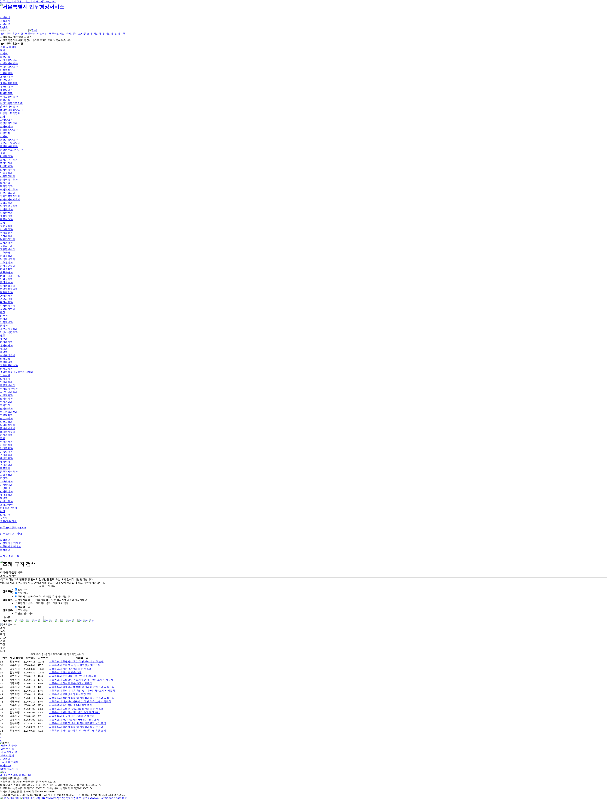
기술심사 (5, 375)
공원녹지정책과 (9, 471)
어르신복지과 (7, 193)
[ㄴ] (23, 620)
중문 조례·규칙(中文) (11, 533)
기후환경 (5, 252)
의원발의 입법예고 (10, 546)
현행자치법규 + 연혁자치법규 (34, 600)
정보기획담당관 (9, 139)
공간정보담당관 (9, 146)
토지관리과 (6, 402)
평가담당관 (6, 93)
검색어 (7, 617)
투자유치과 (6, 163)
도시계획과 (6, 382)
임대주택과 (6, 448)
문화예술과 (6, 282)
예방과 (4, 498)
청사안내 (26, 775)
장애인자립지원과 (10, 199)
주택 (2, 438)
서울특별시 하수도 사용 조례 (65, 672)
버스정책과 (6, 229)
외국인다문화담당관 (11, 110)
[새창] (74, 798)
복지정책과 (6, 186)
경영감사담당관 (9, 123)
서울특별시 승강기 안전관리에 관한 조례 (72, 716)
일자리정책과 (7, 169)
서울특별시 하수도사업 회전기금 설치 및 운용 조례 (77, 730)
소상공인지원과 (9, 159)
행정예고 (5, 549)
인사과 (4, 319)
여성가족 (5, 100)
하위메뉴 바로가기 (45, 1)
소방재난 (5, 488)
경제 (2, 153)
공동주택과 (6, 451)
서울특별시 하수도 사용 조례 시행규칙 (70, 683)
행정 (2, 312)
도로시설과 (6, 421)
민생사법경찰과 (9, 332)
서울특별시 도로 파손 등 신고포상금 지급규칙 (74, 665)
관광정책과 (6, 295)
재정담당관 (6, 90)
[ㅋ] (74, 620)
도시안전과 (6, 408)
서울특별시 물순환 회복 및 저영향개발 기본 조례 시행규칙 (81, 698)
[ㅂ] (45, 620)
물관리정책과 (7, 425)
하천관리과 (6, 435)
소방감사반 (6, 504)
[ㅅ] (51, 620)
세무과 (4, 352)
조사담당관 (6, 126)
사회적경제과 (7, 176)
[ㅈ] (62, 620)
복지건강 (5, 183)
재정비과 (5, 461)
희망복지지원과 (9, 189)
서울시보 (5, 24)
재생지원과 (6, 458)
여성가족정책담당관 (11, 103)
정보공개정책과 (9, 329)
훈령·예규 (23, 593)
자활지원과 (6, 202)
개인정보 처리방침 (10, 775)
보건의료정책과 (9, 206)
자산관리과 (6, 342)
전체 (2, 50)
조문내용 (23, 610)
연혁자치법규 (43, 596)
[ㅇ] (57, 620)
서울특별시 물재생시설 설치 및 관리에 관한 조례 (76, 661)
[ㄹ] (34, 620)
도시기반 (5, 514)
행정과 (4, 325)
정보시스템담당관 (10, 143)
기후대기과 (6, 262)
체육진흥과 (6, 292)
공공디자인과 (7, 309)
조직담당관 (6, 76)
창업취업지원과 (9, 179)
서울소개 (5, 20)
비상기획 (5, 133)
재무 (2, 335)
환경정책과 (6, 256)
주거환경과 (6, 465)
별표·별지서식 (26, 613)
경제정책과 (6, 156)
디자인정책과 (7, 305)
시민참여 (5, 17)
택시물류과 (6, 232)
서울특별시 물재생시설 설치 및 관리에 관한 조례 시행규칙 (81, 687)
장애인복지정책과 (10, 196)
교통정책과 (6, 226)
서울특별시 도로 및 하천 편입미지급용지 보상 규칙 (77, 723)
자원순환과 (6, 269)
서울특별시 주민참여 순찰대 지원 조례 (70, 705)
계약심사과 (6, 345)
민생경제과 (6, 166)
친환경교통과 (7, 266)
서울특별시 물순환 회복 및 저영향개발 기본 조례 (76, 727)
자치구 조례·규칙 (9, 556)
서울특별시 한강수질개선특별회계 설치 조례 (74, 719)
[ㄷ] (28, 620)
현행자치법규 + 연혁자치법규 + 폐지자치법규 (43, 603)
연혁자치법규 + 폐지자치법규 (70, 600)
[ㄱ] (17, 620)
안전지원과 (6, 501)
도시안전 (5, 405)
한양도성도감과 (9, 289)
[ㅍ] (85, 620)
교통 (2, 222)
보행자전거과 (7, 239)
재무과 (4, 339)
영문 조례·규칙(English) (13, 527)
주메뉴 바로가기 (25, 1)
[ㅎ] (91, 620)
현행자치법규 (25, 596)
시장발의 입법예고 (10, 543)
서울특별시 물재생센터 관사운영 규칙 (70, 694)
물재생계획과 (7, 428)
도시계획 (5, 378)
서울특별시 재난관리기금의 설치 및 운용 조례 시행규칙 (80, 701)
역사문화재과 (7, 285)
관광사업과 (6, 299)
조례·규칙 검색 (8, 47)
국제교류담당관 (9, 96)
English (4, 27)
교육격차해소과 (9, 365)
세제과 (4, 348)
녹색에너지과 (7, 259)
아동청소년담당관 (10, 113)
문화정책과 (6, 279)
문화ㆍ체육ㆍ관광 (10, 275)
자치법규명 (24, 606)
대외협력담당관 (9, 83)
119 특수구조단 (8, 508)
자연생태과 (6, 481)
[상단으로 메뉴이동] (3, 772)
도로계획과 (6, 415)
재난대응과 (6, 494)
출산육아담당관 (9, 106)
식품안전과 (6, 212)
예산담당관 (6, 86)
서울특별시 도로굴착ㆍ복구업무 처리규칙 (72, 676)
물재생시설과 (7, 431)
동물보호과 (6, 219)
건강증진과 (6, 209)
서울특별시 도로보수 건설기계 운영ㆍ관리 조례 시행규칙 (81, 679)
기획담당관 (6, 73)
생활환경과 (6, 272)
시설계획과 (6, 395)
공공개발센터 (7, 385)
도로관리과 (6, 418)
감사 (2, 116)
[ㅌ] (80, 620)
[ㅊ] (68, 620)
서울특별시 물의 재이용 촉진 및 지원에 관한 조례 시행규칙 (82, 690)
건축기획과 (6, 445)
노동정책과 (6, 173)
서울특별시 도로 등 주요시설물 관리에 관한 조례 (76, 708)
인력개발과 (6, 322)
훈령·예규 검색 (8, 521)
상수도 (4, 518)
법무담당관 (6, 80)
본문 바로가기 (8, 1)
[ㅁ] (40, 620)
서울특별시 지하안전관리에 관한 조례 (70, 668)
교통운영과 (6, 242)
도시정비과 (6, 398)
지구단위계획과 (9, 392)
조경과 (4, 478)
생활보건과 (6, 216)
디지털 (4, 136)
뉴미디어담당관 (9, 66)
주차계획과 (6, 236)
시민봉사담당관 (9, 63)
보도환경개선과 (9, 412)
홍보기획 (5, 56)
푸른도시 (5, 468)
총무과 (4, 315)
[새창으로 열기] (10, 798)
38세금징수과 (7, 355)
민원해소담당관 (9, 129)
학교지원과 (6, 362)
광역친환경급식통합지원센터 (16, 372)
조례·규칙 (23, 589)
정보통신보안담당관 (11, 149)
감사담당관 (6, 120)
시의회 (4, 53)
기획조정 (5, 70)
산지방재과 (6, 485)
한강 (2, 511)
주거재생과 (6, 455)
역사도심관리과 (9, 388)
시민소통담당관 (9, 60)
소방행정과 (6, 491)
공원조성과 (6, 475)
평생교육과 (6, 368)
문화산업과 (6, 302)
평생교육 (5, 358)
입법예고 (5, 539)
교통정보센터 (7, 249)
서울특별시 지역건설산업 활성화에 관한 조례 (74, 712)
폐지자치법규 (62, 596)
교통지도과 (6, 246)
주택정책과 (6, 441)
